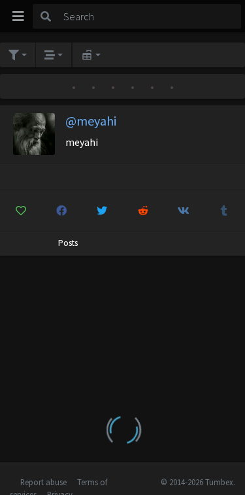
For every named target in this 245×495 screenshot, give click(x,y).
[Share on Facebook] (61, 210)
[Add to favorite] (20, 210)
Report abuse (43, 482)
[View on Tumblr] (224, 210)
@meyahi (90, 120)
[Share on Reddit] (142, 210)
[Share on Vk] (183, 210)
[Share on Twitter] (102, 210)
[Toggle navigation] (18, 16)
